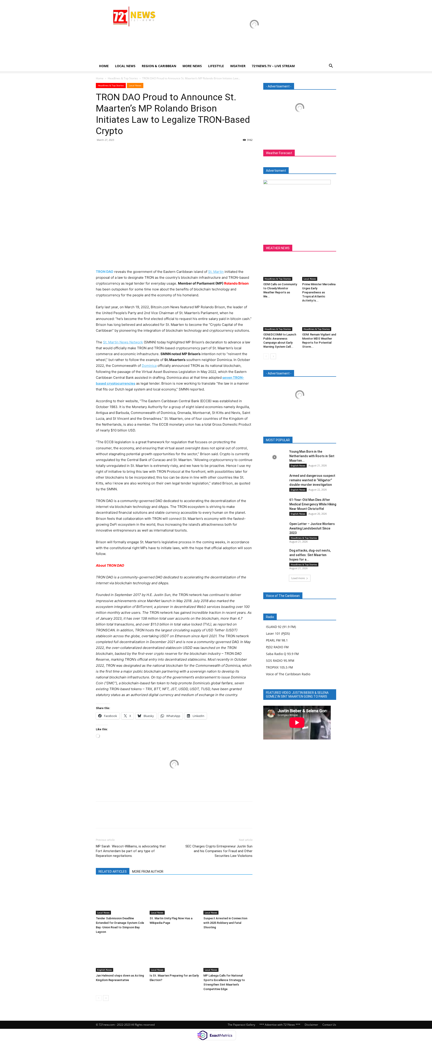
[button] (330, 66)
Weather (237, 66)
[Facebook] (100, 150)
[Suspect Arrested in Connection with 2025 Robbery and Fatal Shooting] (227, 898)
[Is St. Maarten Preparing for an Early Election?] (174, 955)
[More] (142, 150)
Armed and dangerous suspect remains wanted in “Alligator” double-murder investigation (312, 480)
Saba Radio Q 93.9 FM (282, 654)
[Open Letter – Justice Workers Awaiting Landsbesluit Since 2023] (274, 529)
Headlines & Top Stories (123, 78)
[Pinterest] (121, 150)
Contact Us (329, 1025)
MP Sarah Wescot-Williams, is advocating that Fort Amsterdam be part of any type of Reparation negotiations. (131, 851)
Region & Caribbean (159, 66)
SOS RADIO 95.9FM (280, 660)
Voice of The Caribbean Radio (288, 674)
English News (104, 969)
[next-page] (106, 998)
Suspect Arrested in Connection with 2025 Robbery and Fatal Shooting (225, 923)
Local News (125, 66)
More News (192, 66)
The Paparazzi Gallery (241, 1025)
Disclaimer (311, 1025)
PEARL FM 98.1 (277, 640)
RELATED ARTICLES (113, 871)
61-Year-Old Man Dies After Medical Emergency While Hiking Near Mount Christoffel (312, 504)
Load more (298, 578)
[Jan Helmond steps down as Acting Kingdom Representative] (120, 955)
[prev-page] (98, 998)
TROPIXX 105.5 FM (279, 667)
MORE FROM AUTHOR (147, 871)
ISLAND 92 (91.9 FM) (281, 627)
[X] (110, 150)
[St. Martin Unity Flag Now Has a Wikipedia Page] (174, 898)
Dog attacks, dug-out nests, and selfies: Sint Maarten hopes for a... (310, 555)
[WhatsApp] (131, 150)
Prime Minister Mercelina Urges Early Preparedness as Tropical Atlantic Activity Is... (318, 292)
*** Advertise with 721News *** (279, 1025)
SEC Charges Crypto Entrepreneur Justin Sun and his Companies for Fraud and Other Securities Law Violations (218, 851)
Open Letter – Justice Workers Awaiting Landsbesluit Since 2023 (312, 528)
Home (104, 66)
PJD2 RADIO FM (277, 647)
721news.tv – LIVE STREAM (273, 66)
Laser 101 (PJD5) (278, 633)
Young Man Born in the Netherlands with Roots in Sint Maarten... (311, 456)
